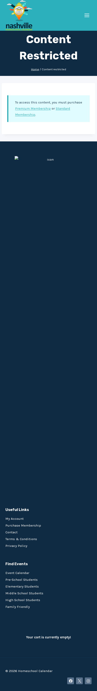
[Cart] (7, 625)
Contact (11, 532)
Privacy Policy (16, 546)
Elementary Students (22, 586)
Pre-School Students (21, 580)
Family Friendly (17, 607)
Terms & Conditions (21, 539)
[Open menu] (87, 15)
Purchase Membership (23, 525)
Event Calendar (17, 573)
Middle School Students (24, 593)
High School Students (22, 600)
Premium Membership (33, 108)
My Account (14, 519)
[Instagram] (88, 680)
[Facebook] (70, 680)
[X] (79, 680)
